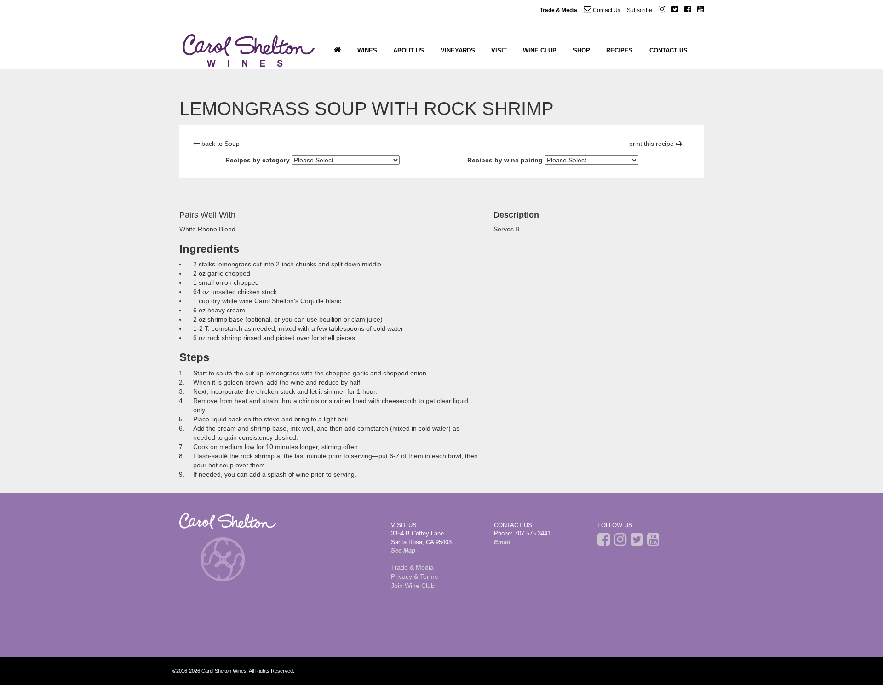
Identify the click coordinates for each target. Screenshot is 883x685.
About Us (408, 50)
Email (502, 542)
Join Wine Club (413, 585)
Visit (499, 50)
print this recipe (652, 143)
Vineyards (458, 50)
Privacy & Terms (414, 576)
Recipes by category (257, 160)
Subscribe (639, 10)
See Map (403, 550)
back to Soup (220, 143)
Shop (581, 50)
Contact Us (605, 10)
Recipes (619, 50)
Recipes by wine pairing (505, 160)
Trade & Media (558, 10)
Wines (367, 50)
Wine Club (539, 50)
